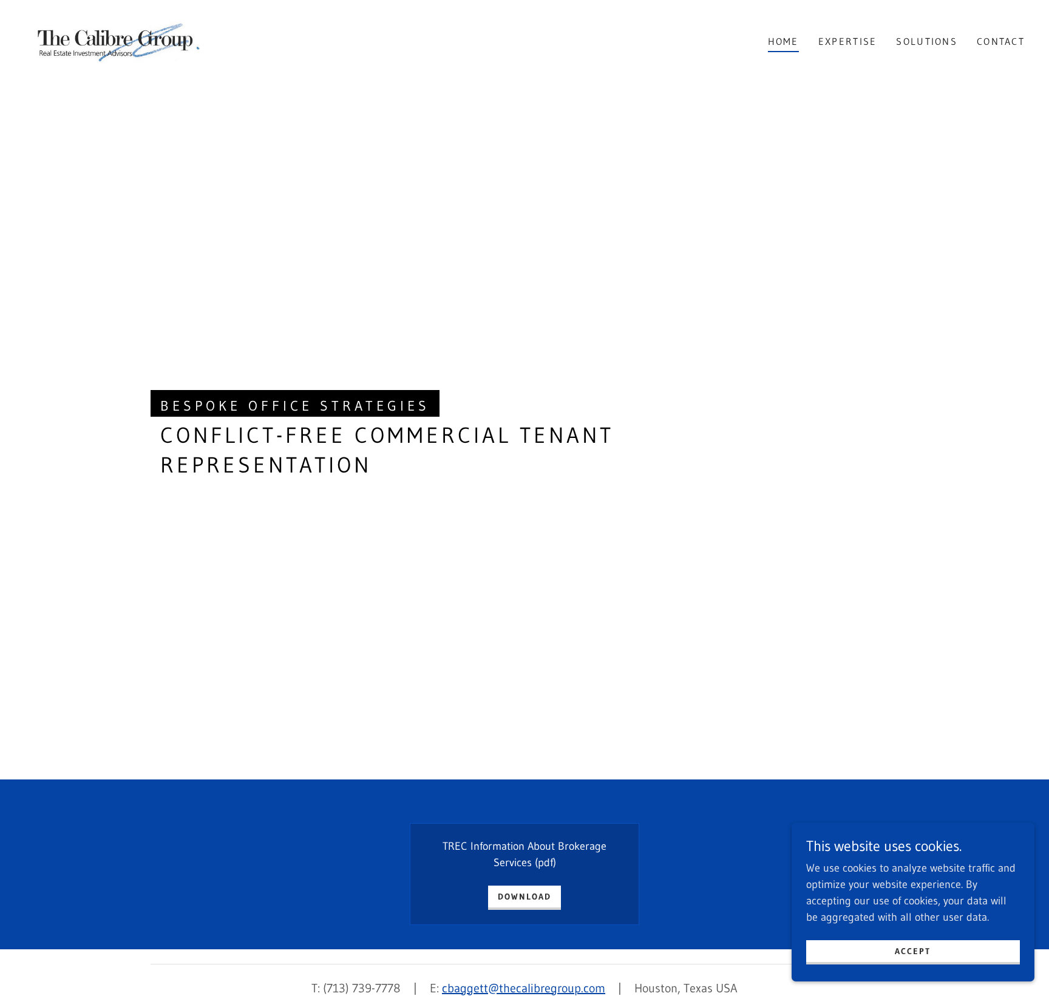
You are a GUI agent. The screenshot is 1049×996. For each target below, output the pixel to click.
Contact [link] (1001, 41)
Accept (913, 951)
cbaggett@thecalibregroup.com (523, 988)
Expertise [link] (847, 41)
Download (524, 896)
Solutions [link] (926, 41)
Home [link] (783, 41)
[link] (116, 40)
